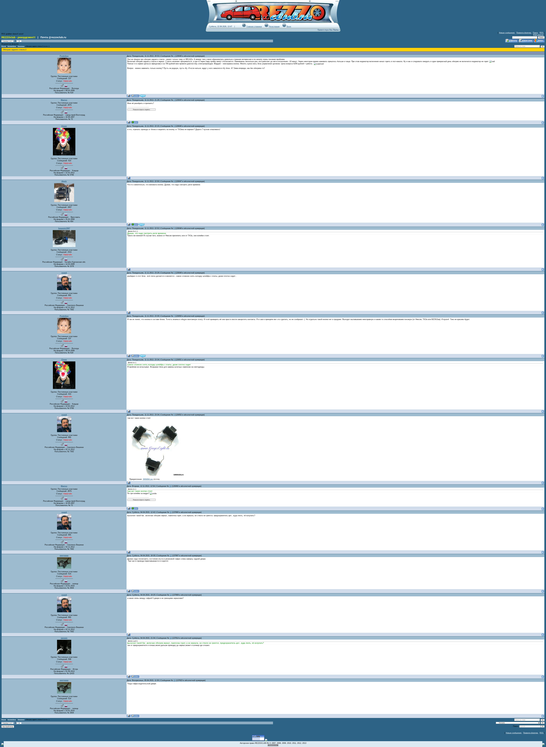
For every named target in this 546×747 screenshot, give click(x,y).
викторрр (64, 556)
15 (174, 680)
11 (170, 512)
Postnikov (64, 56)
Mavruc (64, 100)
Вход (289, 26)
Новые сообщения (507, 33)
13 (171, 595)
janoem (64, 638)
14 (171, 638)
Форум (3, 46)
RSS (542, 33)
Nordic (21, 44)
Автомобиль (12, 46)
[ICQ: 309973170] (134, 224)
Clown (64, 126)
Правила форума (524, 33)
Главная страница (254, 26)
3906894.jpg (148, 479)
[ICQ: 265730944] (134, 122)
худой (64, 273)
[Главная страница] (244, 26)
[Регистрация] (266, 26)
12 (171, 556)
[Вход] (284, 26)
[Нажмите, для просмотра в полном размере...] (155, 475)
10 (170, 486)
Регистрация (274, 26)
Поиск (535, 33)
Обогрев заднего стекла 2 (34, 46)
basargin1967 (64, 228)
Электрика (21, 46)
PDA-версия (538, 35)
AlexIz (64, 181)
